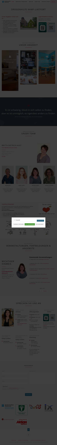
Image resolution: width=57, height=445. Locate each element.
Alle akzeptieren (29, 224)
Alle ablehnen (39, 224)
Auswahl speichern (19, 224)
